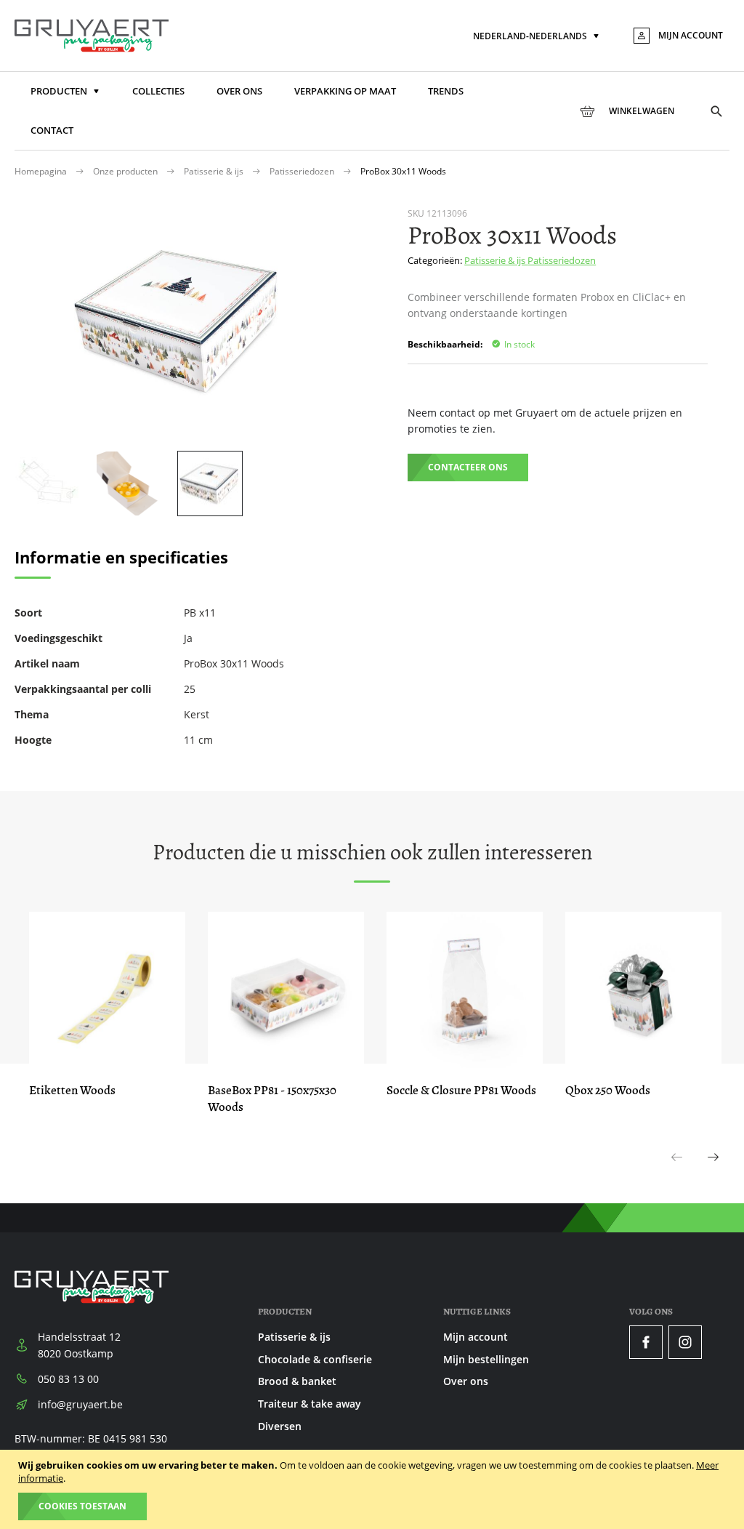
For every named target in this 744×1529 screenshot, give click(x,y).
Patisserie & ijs (215, 171)
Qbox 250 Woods (607, 1090)
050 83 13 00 (68, 1379)
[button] (537, 37)
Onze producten (126, 171)
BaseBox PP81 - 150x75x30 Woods (272, 1098)
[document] (373, 1489)
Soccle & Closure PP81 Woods (461, 1090)
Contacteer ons (468, 467)
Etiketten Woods (72, 1090)
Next (713, 1172)
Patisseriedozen (303, 171)
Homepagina (42, 171)
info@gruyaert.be (80, 1404)
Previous (677, 1172)
